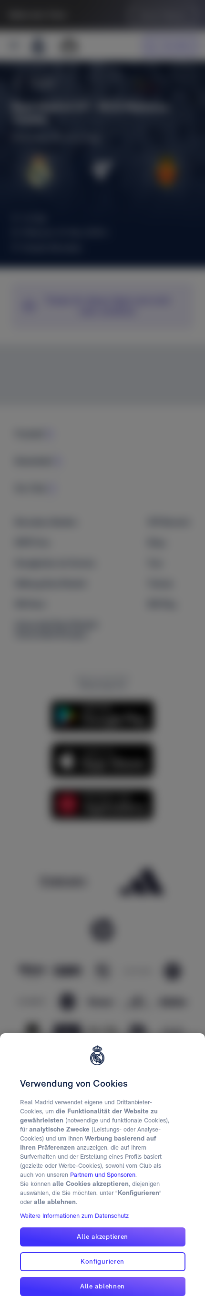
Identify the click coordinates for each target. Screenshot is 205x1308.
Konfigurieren (102, 1261)
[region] (102, 1170)
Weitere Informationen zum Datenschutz (74, 1215)
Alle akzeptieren (102, 1236)
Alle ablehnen (102, 1286)
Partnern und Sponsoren (102, 1174)
